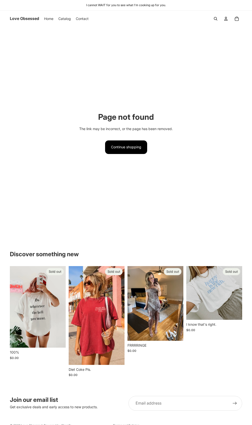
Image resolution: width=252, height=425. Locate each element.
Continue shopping (126, 147)
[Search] (215, 18)
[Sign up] (235, 403)
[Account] (225, 18)
